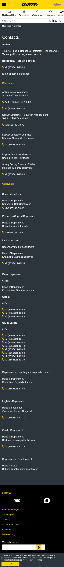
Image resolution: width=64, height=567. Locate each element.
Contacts (6, 529)
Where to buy (37, 15)
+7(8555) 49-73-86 (14, 208)
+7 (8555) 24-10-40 (15, 335)
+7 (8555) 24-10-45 (15, 349)
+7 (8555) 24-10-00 (15, 67)
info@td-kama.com (20, 73)
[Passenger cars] (57, 4)
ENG (55, 21)
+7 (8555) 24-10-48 (15, 309)
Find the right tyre (9, 15)
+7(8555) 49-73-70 (14, 124)
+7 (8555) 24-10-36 (15, 313)
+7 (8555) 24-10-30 (15, 108)
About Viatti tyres (10, 524)
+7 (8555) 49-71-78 (15, 446)
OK (10, 564)
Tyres (5, 519)
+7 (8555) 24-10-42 (15, 342)
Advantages (50, 15)
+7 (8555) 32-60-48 (15, 316)
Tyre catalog (24, 15)
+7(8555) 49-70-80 (14, 232)
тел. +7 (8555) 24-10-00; (18, 102)
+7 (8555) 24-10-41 (15, 339)
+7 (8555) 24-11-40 (15, 388)
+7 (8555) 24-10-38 (15, 356)
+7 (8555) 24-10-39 (15, 359)
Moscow (7, 21)
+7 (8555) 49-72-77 (15, 417)
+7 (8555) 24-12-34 (15, 263)
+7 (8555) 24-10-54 (15, 352)
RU (50, 21)
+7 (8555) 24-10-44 (15, 345)
